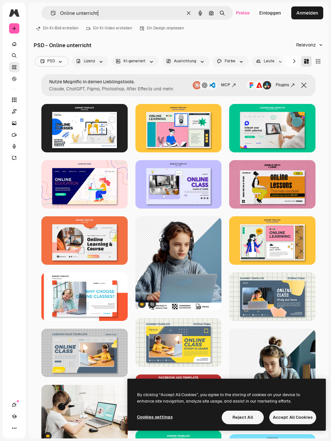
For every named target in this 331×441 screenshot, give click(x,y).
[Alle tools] (14, 100)
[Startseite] (14, 44)
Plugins (282, 84)
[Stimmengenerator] (14, 146)
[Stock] (14, 67)
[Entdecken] (14, 79)
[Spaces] (14, 111)
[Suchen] (14, 55)
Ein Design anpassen (165, 28)
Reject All (242, 417)
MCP (225, 84)
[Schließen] (304, 85)
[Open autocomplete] (50, 13)
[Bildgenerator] (14, 123)
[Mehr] (14, 428)
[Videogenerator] (14, 134)
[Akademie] (14, 416)
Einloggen (270, 13)
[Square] (318, 61)
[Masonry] (306, 61)
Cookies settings (155, 417)
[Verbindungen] (14, 405)
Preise (243, 13)
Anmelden (307, 13)
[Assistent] (14, 158)
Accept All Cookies (293, 417)
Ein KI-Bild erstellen (61, 28)
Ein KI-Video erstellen (112, 28)
